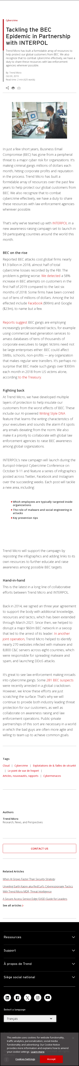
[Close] (73, 1038)
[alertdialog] (39, 1049)
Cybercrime (21, 765)
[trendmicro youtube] (47, 997)
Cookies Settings (25, 1059)
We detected (50, 275)
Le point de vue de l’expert (23, 770)
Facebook (35, 303)
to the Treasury (29, 377)
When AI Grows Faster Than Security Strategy (29, 879)
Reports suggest (15, 322)
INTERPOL (59, 223)
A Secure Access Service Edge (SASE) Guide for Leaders (35, 899)
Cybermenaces (52, 776)
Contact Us (39, 848)
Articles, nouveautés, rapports (20, 776)
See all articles (12, 905)
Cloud (6, 765)
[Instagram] (37, 997)
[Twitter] (27, 997)
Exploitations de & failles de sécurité (54, 765)
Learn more (37, 1051)
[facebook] (17, 997)
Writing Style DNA (52, 413)
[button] (39, 848)
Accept (51, 1059)
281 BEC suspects (59, 680)
